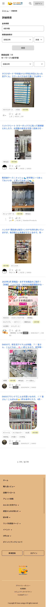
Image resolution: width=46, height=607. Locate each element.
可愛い (14, 437)
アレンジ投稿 (8, 498)
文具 (27, 432)
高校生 (6, 437)
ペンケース (16, 326)
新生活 (6, 162)
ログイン (38, 3)
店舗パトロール (9, 492)
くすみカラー (18, 432)
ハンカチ (15, 266)
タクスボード (8, 110)
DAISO (6, 318)
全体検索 (5, 23)
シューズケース (9, 214)
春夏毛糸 (28, 322)
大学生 (22, 437)
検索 (23, 47)
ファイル (7, 432)
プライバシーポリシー (23, 585)
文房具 (6, 326)
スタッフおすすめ (18, 318)
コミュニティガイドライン (23, 592)
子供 (18, 110)
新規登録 (12, 553)
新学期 (25, 110)
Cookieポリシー (23, 595)
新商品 (30, 318)
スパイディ (7, 322)
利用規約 (23, 589)
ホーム (6, 11)
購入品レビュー (9, 486)
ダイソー (18, 322)
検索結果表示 (7, 34)
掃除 (5, 380)
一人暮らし (31, 380)
